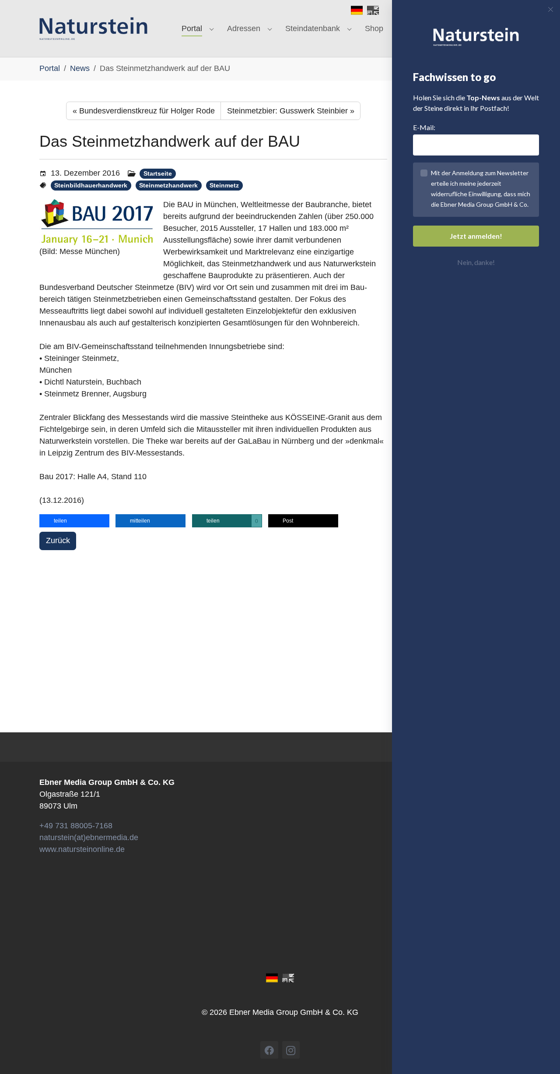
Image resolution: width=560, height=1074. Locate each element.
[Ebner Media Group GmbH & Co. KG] (93, 28)
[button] (74, 520)
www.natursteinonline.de (82, 849)
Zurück (58, 540)
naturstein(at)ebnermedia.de (88, 837)
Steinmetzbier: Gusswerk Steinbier (290, 110)
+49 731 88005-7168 (75, 825)
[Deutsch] (357, 9)
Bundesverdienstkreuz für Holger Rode (144, 110)
